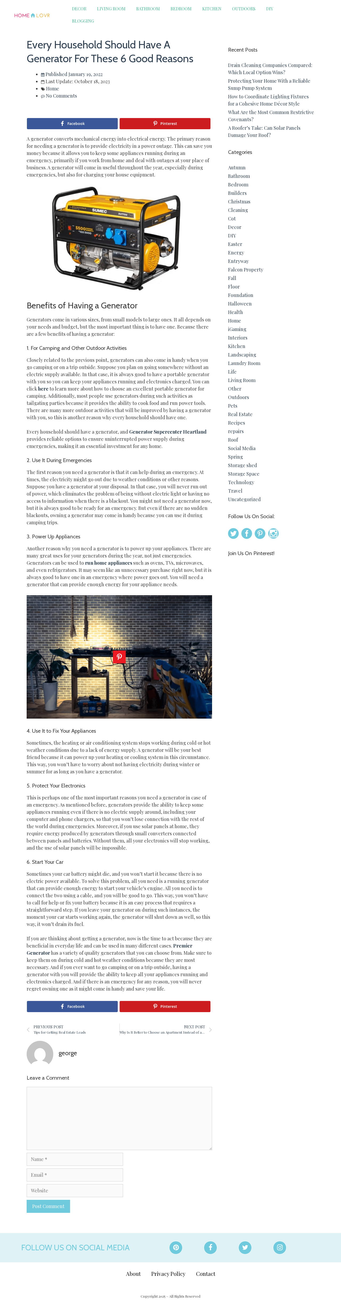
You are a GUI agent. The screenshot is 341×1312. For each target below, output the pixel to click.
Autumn (237, 167)
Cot (232, 218)
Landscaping (242, 354)
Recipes (236, 423)
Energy (236, 252)
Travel (235, 491)
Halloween (240, 303)
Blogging (83, 21)
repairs (236, 431)
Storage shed (242, 465)
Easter (235, 244)
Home (52, 88)
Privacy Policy (168, 1273)
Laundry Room (244, 363)
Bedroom (181, 8)
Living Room (111, 8)
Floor (234, 286)
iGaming (237, 329)
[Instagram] (279, 1247)
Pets (232, 406)
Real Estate (240, 414)
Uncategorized (244, 499)
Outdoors (243, 8)
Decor (79, 8)
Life (232, 371)
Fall (232, 278)
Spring (235, 457)
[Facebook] (210, 1247)
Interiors (237, 337)
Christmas (239, 201)
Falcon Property (245, 269)
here (43, 388)
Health (235, 312)
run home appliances (108, 563)
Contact (205, 1273)
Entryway (238, 261)
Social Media (241, 448)
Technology (241, 482)
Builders (237, 193)
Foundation (240, 295)
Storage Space (243, 474)
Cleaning (238, 210)
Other (234, 388)
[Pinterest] (175, 1247)
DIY (269, 8)
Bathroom (148, 8)
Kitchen (211, 8)
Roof (233, 440)
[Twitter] (245, 1247)
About (133, 1273)
